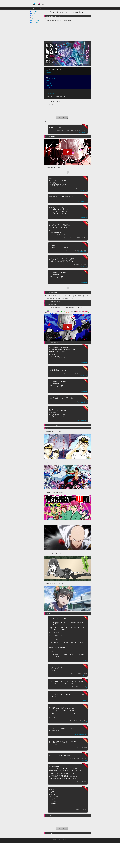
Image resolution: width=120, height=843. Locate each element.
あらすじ (48, 80)
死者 (48, 311)
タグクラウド (49, 83)
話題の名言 (48, 87)
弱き (70, 310)
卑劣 (60, 311)
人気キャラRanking (36, 20)
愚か (80, 311)
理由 (64, 311)
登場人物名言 (49, 82)
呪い (62, 311)
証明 (86, 311)
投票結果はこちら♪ (50, 72)
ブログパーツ (34, 11)
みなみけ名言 (84, 700)
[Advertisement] (67, 31)
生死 (68, 311)
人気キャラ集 (49, 85)
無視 (58, 311)
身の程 (48, 313)
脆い (84, 311)
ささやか (47, 310)
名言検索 (33, 13)
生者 (70, 311)
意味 (77, 311)
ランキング (57, 8)
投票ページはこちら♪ (50, 70)
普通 (46, 312)
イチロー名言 (84, 687)
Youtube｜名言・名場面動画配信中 (53, 95)
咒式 (65, 311)
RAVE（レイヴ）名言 (82, 675)
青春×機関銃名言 (83, 811)
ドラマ (49, 8)
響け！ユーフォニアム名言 (81, 783)
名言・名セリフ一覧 (50, 78)
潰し (56, 311)
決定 (51, 311)
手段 (82, 311)
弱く (72, 311)
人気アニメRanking (36, 18)
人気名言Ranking (35, 16)
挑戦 (85, 311)
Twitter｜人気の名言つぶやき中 (52, 93)
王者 (61, 311)
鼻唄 (56, 313)
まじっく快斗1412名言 (82, 749)
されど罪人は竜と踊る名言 (81, 132)
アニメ (40, 8)
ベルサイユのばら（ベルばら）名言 (79, 760)
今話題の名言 (34, 22)
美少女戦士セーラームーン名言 (80, 734)
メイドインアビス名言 (82, 660)
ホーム (32, 8)
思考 (75, 311)
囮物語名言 (84, 721)
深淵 (53, 311)
